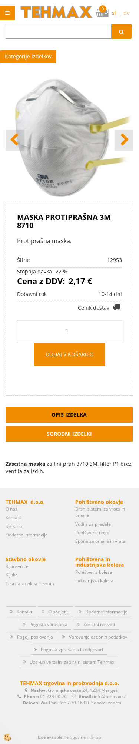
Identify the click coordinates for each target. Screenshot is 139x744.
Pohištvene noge (92, 532)
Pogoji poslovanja (35, 637)
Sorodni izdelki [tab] (69, 433)
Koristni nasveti (99, 624)
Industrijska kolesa (94, 581)
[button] (124, 140)
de (126, 12)
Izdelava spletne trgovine (62, 737)
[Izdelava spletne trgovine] (94, 737)
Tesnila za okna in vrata (30, 583)
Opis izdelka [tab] (69, 414)
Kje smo (14, 526)
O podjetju (58, 612)
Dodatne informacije (27, 535)
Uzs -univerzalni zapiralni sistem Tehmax (72, 662)
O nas (11, 509)
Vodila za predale (93, 524)
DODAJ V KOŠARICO (70, 354)
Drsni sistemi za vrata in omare (100, 512)
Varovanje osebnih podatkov (98, 637)
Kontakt (13, 517)
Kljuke (12, 575)
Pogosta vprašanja (48, 624)
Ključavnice (17, 566)
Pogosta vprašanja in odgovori (72, 649)
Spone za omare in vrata (100, 541)
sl (114, 12)
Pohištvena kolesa (93, 572)
